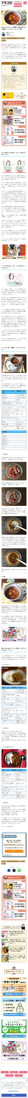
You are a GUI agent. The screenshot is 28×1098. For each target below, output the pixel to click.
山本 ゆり (8, 34)
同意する (14, 1095)
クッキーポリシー (10, 1085)
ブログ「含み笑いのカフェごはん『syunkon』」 (13, 84)
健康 (19, 1075)
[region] (14, 1088)
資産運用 (14, 1072)
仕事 (9, 1075)
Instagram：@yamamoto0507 (9, 87)
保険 (23, 1072)
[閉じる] (26, 1080)
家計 (5, 1072)
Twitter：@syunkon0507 (8, 85)
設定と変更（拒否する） (14, 1091)
